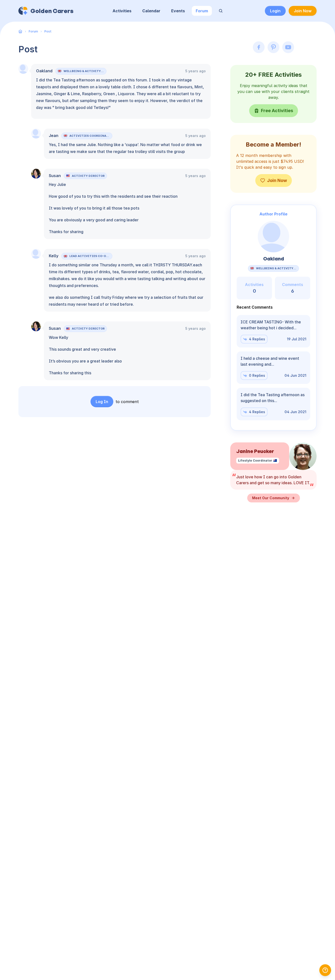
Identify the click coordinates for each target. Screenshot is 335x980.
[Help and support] (325, 970)
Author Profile (273, 213)
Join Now (302, 10)
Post (48, 31)
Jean (53, 135)
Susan (55, 175)
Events (178, 10)
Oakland (44, 70)
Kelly (53, 255)
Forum (202, 10)
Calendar (151, 10)
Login (275, 10)
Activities (122, 10)
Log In (102, 401)
